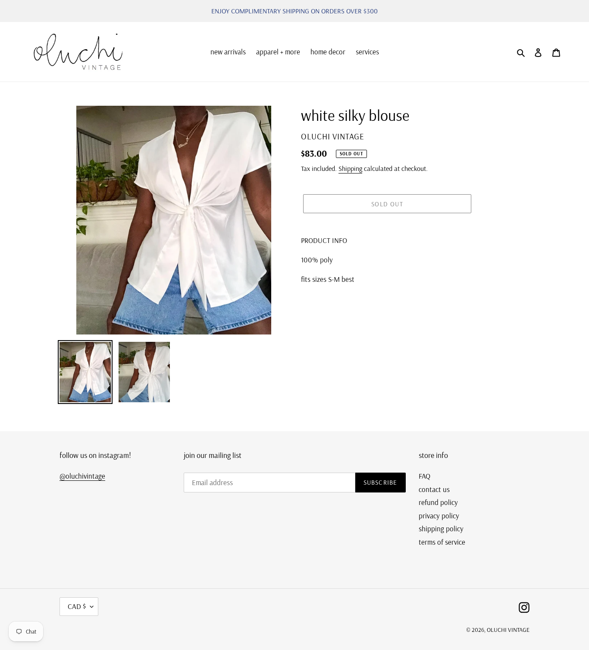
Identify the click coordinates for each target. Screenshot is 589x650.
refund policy (438, 502)
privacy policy (439, 515)
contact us (434, 489)
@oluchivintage (82, 475)
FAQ (424, 475)
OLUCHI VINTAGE (508, 630)
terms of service (442, 541)
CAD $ (77, 606)
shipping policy (441, 528)
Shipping (350, 168)
